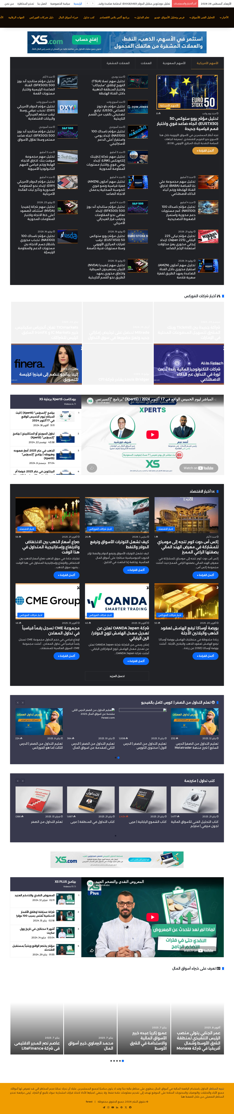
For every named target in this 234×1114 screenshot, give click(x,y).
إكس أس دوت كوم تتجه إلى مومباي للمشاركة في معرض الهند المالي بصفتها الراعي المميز (187, 547)
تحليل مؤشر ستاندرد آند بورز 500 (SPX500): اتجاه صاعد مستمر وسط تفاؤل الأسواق (36, 135)
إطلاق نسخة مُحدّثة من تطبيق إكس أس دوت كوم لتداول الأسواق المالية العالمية (118, 332)
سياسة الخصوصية (60, 3)
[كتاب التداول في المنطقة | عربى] (91, 799)
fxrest (89, 1101)
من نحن (9, 3)
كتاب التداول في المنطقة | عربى (92, 822)
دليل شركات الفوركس (41, 17)
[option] (117, 343)
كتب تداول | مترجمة (199, 781)
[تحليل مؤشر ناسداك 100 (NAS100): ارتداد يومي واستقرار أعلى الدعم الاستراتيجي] (138, 132)
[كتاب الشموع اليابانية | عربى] (143, 799)
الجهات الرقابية (16, 17)
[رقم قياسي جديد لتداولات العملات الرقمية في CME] (189, 322)
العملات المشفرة (118, 63)
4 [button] (114, 1061)
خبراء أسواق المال (68, 17)
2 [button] (115, 757)
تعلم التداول (143, 17)
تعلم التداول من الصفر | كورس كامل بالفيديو (176, 702)
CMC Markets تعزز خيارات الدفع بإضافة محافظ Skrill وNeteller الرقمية (51, 332)
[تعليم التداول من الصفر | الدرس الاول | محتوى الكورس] (143, 721)
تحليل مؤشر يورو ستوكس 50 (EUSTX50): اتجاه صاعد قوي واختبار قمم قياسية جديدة (187, 123)
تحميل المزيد (117, 676)
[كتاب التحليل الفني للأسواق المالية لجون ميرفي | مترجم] (194, 799)
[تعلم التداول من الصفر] (39, 799)
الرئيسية (78, 3)
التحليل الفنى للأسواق (203, 17)
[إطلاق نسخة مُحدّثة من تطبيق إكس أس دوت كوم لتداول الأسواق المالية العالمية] (118, 322)
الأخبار (225, 17)
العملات (146, 63)
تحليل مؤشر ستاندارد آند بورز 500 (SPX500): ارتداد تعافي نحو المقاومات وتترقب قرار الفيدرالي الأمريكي (106, 215)
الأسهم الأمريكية (207, 63)
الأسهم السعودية (174, 63)
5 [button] (111, 1061)
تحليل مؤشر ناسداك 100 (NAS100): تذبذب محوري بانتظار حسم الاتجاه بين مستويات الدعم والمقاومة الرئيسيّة (36, 244)
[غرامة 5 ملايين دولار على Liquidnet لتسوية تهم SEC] (46, 364)
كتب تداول (89, 17)
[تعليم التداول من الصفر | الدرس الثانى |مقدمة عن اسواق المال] (91, 721)
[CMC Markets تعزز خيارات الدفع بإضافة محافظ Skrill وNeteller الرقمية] (46, 322)
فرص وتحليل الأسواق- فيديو (169, 17)
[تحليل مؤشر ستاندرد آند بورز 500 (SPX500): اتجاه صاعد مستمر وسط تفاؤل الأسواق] (68, 132)
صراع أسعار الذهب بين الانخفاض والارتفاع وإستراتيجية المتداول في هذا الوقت (51, 547)
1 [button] (118, 758)
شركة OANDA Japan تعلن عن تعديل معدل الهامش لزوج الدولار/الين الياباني (120, 633)
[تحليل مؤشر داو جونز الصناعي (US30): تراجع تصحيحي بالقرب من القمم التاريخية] (138, 107)
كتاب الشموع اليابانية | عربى (147, 822)
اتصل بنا (42, 3)
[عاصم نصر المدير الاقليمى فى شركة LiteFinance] (36, 1014)
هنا (183, 1096)
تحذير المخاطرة (25, 3)
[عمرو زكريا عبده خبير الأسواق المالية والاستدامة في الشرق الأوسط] (144, 1014)
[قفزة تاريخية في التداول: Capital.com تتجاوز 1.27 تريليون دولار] (189, 364)
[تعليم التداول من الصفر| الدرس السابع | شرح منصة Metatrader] (194, 721)
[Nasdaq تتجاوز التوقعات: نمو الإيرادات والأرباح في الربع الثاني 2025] (118, 364)
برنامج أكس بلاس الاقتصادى (114, 17)
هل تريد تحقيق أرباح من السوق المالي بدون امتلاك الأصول (141, 3)
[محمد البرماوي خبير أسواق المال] (90, 1014)
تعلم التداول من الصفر (47, 822)
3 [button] (117, 1061)
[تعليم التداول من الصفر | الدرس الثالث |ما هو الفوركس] (39, 721)
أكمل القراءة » (205, 150)
